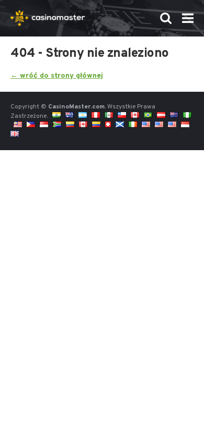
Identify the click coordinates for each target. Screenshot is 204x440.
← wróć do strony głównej (56, 75)
